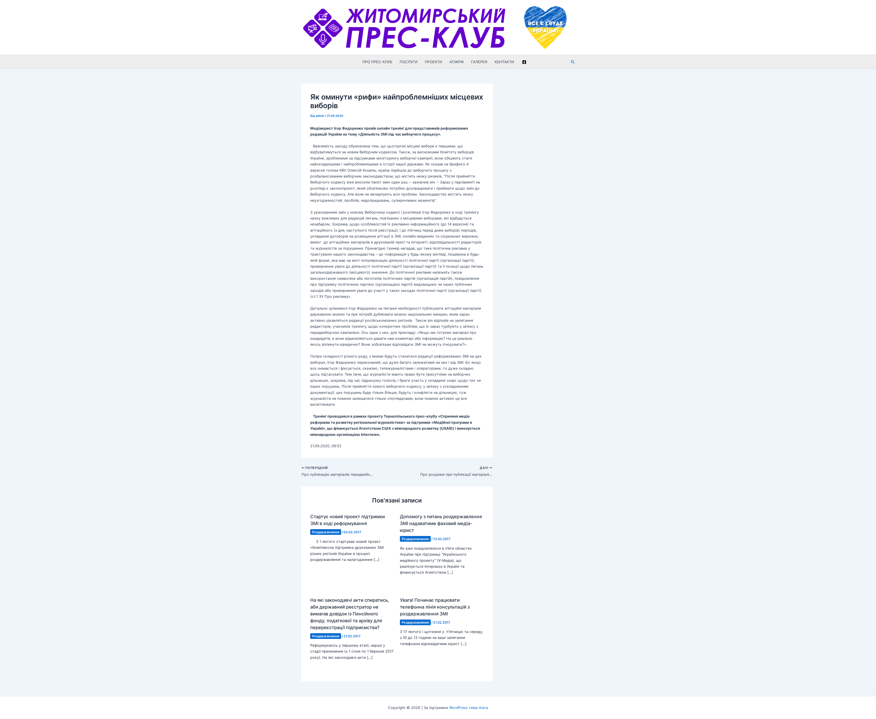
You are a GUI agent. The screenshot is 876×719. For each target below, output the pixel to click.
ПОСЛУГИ (408, 62)
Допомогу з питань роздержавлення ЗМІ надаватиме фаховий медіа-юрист (441, 523)
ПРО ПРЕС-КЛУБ (377, 62)
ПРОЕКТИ (433, 62)
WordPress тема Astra (468, 707)
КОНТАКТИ (504, 62)
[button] (573, 62)
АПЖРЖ (456, 62)
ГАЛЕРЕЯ (479, 62)
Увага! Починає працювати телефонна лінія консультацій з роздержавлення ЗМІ (435, 607)
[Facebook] (524, 62)
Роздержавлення (325, 532)
